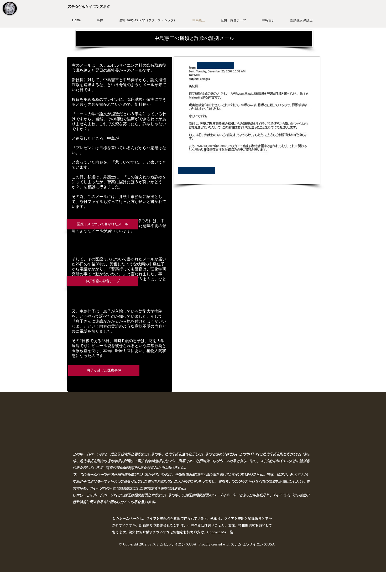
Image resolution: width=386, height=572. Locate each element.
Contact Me (216, 532)
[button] (194, 38)
